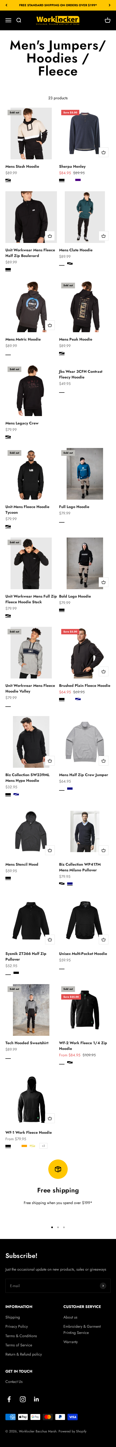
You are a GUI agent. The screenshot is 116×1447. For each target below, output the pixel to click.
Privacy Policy (16, 1326)
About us (70, 1317)
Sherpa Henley (72, 166)
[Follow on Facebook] (9, 1399)
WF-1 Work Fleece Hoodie (28, 1132)
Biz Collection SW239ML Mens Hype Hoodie (27, 777)
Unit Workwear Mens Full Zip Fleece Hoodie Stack (31, 599)
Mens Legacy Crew (22, 423)
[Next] (110, 5)
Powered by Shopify (72, 1431)
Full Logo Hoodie (74, 506)
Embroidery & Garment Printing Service (82, 1329)
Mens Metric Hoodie (23, 339)
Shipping (12, 1317)
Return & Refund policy (23, 1354)
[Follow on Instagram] (22, 1399)
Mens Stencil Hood (21, 864)
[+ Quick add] (103, 152)
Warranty (70, 1341)
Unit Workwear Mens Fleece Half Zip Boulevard (30, 252)
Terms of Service (18, 1345)
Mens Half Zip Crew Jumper (83, 774)
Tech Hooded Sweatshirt (26, 1043)
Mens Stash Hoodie (22, 166)
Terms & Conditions (21, 1336)
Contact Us (14, 1381)
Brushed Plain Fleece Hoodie (84, 685)
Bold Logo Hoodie (75, 596)
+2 (43, 1146)
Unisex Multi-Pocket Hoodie (83, 953)
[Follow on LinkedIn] (36, 1399)
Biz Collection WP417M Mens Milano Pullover (80, 867)
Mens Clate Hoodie (76, 250)
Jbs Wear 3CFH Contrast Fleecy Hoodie (80, 374)
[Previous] (6, 5)
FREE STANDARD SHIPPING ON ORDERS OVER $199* (58, 5)
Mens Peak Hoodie (75, 339)
